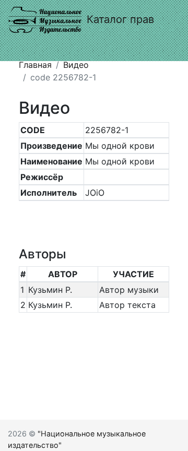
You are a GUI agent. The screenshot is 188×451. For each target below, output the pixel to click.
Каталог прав (120, 19)
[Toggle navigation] (23, 46)
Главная (35, 65)
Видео (76, 65)
